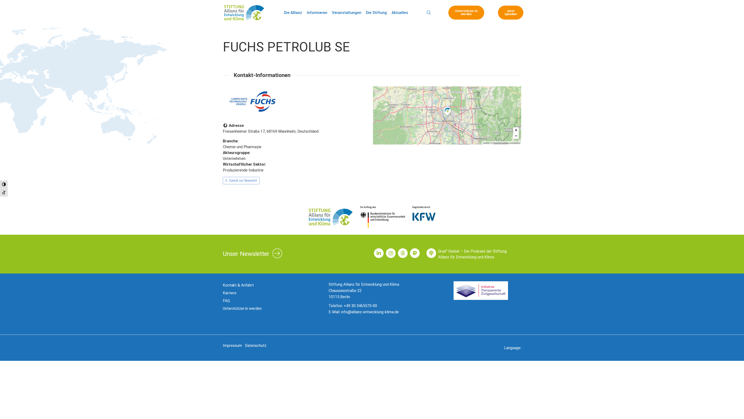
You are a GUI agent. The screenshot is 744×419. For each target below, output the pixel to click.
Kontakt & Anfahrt (238, 285)
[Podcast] (431, 253)
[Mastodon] (415, 253)
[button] (429, 13)
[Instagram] (391, 253)
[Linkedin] (379, 253)
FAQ (226, 300)
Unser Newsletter (246, 253)
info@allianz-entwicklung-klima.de (370, 312)
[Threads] (403, 253)
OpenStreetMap (500, 142)
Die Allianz (293, 13)
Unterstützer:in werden (242, 308)
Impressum (232, 345)
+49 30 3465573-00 (360, 305)
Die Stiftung (376, 13)
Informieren (317, 13)
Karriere (229, 293)
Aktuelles (400, 13)
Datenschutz (255, 345)
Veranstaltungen (346, 13)
